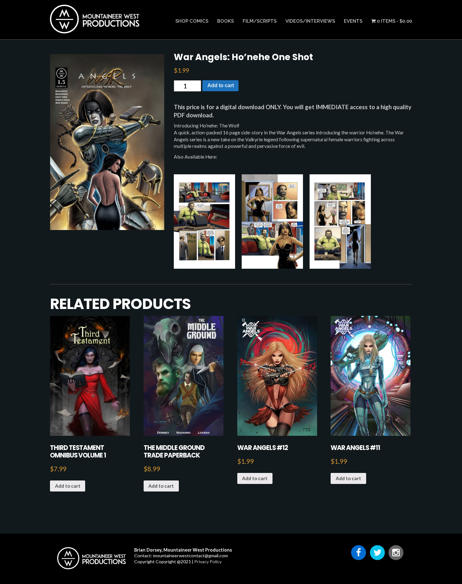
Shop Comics (191, 21)
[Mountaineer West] (95, 30)
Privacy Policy (208, 561)
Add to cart (220, 85)
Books (225, 21)
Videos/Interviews (310, 21)
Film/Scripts (260, 21)
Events (353, 21)
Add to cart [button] (67, 486)
